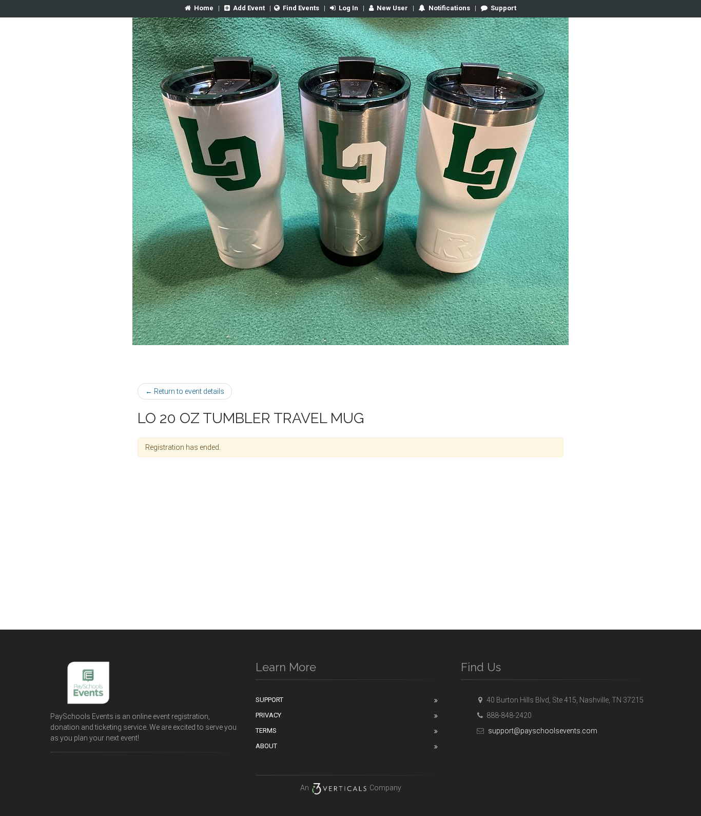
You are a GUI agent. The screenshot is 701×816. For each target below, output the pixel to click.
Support (503, 8)
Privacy (268, 715)
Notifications (448, 8)
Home (203, 8)
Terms (266, 730)
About (266, 746)
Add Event (249, 8)
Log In (348, 8)
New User (392, 8)
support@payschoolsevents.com (542, 731)
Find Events (301, 8)
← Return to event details (184, 391)
